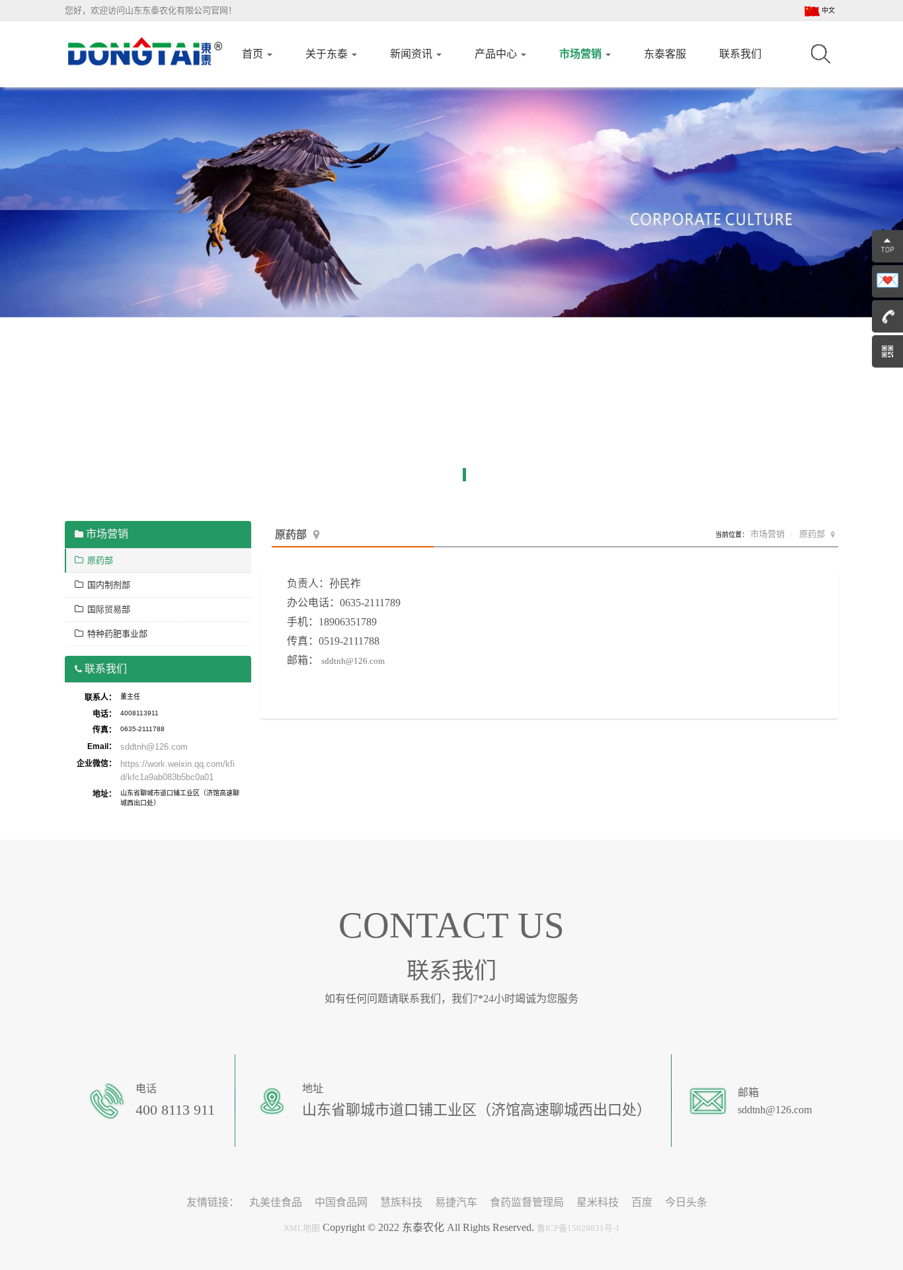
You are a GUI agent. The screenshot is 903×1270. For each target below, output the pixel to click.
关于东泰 (327, 54)
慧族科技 (401, 1202)
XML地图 (302, 1228)
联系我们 (740, 54)
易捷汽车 (456, 1202)
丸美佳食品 (275, 1202)
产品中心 (497, 54)
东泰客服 (665, 54)
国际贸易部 (106, 609)
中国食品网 (341, 1202)
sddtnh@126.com (353, 661)
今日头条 (686, 1202)
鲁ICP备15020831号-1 (578, 1228)
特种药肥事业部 (115, 634)
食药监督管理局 (527, 1202)
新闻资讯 (412, 54)
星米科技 (597, 1202)
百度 (641, 1202)
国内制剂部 (106, 585)
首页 (254, 54)
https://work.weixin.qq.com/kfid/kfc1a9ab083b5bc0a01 (177, 770)
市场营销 (581, 54)
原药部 (812, 534)
